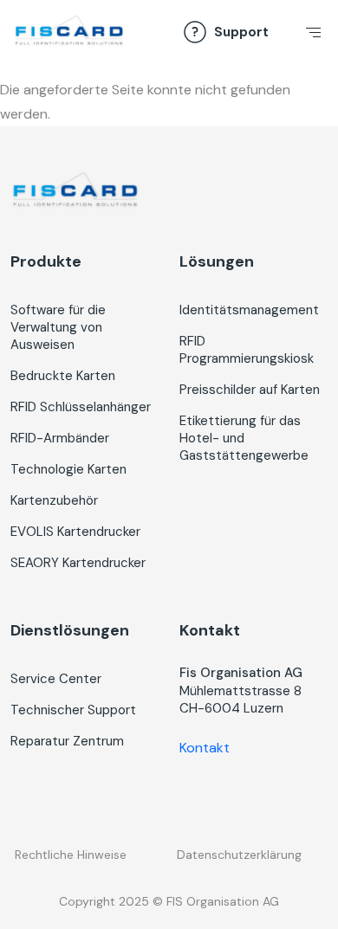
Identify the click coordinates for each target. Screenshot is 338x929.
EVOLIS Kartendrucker (75, 531)
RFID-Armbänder (59, 438)
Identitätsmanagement (249, 310)
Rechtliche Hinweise (71, 854)
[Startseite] (69, 31)
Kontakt (204, 748)
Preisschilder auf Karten (249, 389)
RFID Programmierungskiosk (246, 349)
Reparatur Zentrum (67, 741)
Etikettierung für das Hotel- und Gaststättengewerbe (244, 438)
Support (241, 32)
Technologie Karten (68, 469)
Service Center (55, 678)
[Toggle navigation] (310, 37)
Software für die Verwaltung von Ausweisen (58, 327)
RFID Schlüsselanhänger (80, 407)
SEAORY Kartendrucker (78, 562)
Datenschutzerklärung (239, 854)
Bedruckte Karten (62, 375)
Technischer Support (73, 710)
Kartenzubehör (54, 500)
